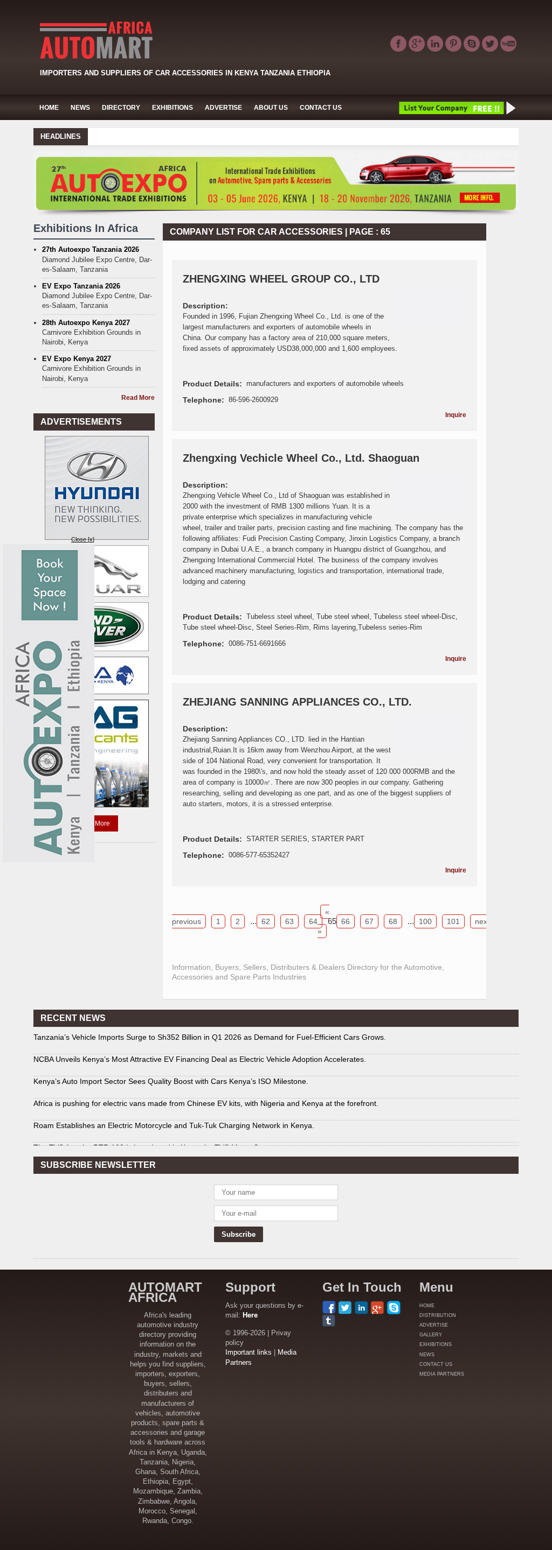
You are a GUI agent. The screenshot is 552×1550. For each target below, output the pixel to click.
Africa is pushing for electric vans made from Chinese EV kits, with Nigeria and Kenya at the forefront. (205, 1096)
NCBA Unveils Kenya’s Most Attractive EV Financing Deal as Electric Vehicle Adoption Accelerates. (199, 1052)
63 (289, 921)
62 (265, 921)
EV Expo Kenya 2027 (76, 359)
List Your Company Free (457, 107)
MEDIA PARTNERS (441, 1374)
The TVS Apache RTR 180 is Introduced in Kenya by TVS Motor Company (159, 1140)
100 (425, 921)
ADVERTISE (223, 107)
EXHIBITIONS (172, 107)
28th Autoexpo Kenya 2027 (86, 323)
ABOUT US (271, 107)
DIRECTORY (121, 107)
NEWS (80, 107)
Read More (138, 397)
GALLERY (430, 1334)
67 (369, 921)
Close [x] (82, 539)
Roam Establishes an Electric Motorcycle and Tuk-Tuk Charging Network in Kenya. (173, 1118)
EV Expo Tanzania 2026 (81, 286)
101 (453, 921)
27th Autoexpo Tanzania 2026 (90, 249)
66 (345, 921)
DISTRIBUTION (437, 1315)
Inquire (455, 415)
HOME (49, 107)
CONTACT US (321, 107)
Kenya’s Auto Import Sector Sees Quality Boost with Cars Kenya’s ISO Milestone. (170, 1074)
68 (393, 921)
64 (313, 921)
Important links (248, 1352)
